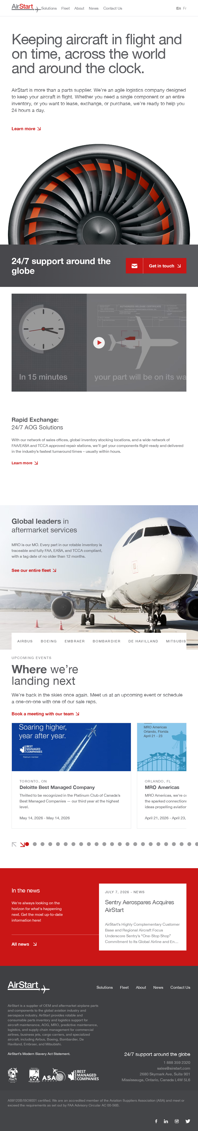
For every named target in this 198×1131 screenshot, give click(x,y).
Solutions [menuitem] (49, 8)
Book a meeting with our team (43, 713)
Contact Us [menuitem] (112, 8)
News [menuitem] (93, 8)
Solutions (105, 987)
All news (20, 944)
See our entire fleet (31, 570)
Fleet (124, 987)
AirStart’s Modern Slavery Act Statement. (39, 1054)
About (141, 987)
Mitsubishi (178, 641)
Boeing (49, 641)
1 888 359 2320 (176, 1062)
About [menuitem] (79, 8)
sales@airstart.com (173, 1068)
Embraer (75, 641)
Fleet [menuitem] (65, 8)
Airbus (25, 641)
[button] (27, 844)
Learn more (23, 128)
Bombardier (107, 641)
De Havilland (143, 641)
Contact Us (180, 987)
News (158, 987)
